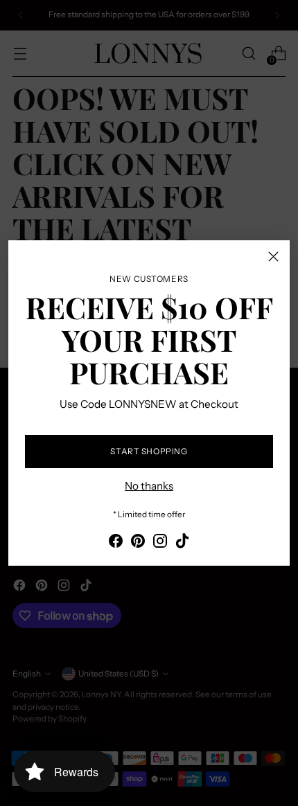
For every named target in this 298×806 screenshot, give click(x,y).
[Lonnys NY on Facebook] (115, 543)
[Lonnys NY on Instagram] (160, 543)
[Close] (273, 256)
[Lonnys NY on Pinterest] (138, 543)
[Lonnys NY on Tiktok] (182, 543)
